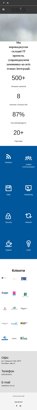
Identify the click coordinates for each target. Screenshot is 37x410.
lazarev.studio (21, 396)
